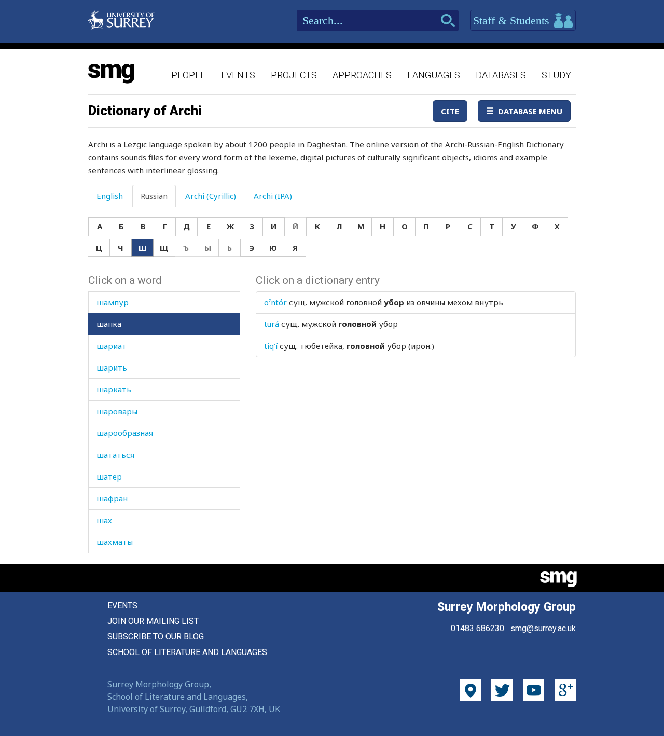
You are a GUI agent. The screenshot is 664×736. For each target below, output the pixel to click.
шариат (111, 345)
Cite (450, 111)
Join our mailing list (153, 621)
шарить (111, 367)
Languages (433, 75)
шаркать (113, 389)
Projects (294, 75)
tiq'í (271, 345)
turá (271, 324)
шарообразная (124, 433)
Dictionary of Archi (145, 110)
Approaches (362, 75)
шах (104, 520)
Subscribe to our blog (155, 637)
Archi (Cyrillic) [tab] (210, 195)
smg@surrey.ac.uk (543, 628)
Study (556, 75)
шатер (109, 476)
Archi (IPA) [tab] (273, 195)
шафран (112, 498)
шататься (115, 454)
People (188, 75)
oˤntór (275, 302)
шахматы (114, 542)
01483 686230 (477, 628)
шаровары (116, 411)
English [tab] (109, 195)
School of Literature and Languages (187, 652)
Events (238, 75)
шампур (112, 302)
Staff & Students (512, 20)
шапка (108, 324)
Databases (501, 75)
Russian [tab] (154, 195)
